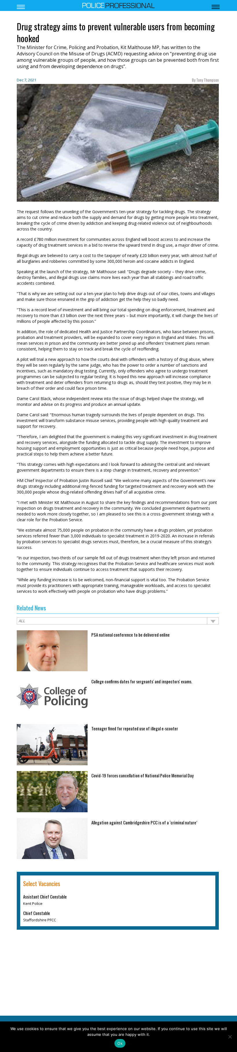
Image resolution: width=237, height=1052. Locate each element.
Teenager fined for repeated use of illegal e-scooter (134, 728)
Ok (120, 1043)
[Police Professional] (118, 5)
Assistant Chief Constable (45, 896)
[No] (230, 1037)
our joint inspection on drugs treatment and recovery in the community (117, 505)
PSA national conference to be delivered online (130, 634)
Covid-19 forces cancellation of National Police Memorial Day (142, 775)
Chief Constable (36, 913)
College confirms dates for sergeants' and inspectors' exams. (141, 681)
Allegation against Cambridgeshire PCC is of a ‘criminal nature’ (144, 822)
